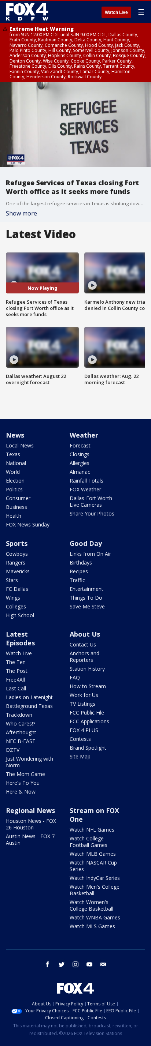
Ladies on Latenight (29, 697)
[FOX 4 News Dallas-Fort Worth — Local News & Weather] (27, 11)
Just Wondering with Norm (29, 762)
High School (20, 615)
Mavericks (18, 571)
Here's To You (23, 782)
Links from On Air (90, 553)
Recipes (79, 571)
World (13, 471)
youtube (89, 964)
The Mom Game (25, 774)
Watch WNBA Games (95, 917)
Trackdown (19, 714)
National (16, 463)
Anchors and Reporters (84, 656)
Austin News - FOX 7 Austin (30, 839)
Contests (80, 738)
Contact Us (83, 644)
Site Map (80, 756)
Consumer (18, 498)
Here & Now (21, 791)
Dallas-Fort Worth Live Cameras (91, 501)
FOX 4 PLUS (84, 730)
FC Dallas (17, 588)
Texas (13, 454)
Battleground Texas (29, 705)
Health (13, 515)
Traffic (77, 580)
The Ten (16, 662)
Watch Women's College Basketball (91, 905)
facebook (48, 964)
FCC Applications (89, 721)
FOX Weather (85, 489)
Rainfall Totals (86, 480)
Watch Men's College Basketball (94, 890)
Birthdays (81, 562)
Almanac (80, 471)
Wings (13, 597)
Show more (21, 213)
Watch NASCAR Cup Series (93, 866)
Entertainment (86, 588)
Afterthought (21, 732)
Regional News (30, 810)
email (103, 964)
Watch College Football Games (88, 841)
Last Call (16, 688)
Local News (20, 445)
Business (16, 506)
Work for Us (84, 694)
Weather (84, 435)
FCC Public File (87, 712)
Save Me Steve (87, 606)
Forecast (80, 445)
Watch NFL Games (92, 829)
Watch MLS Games (92, 926)
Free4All (15, 679)
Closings (79, 454)
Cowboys (17, 553)
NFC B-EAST (21, 741)
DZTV (12, 749)
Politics (14, 489)
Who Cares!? (20, 723)
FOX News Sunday (27, 524)
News (15, 435)
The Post (16, 670)
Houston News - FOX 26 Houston (31, 824)
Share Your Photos (92, 513)
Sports (16, 543)
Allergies (79, 463)
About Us (85, 634)
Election (15, 480)
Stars (12, 580)
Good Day (86, 543)
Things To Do (86, 597)
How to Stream (88, 686)
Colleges (16, 606)
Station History (87, 668)
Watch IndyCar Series (95, 877)
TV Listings (82, 703)
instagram (75, 964)
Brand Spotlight (88, 747)
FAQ (75, 677)
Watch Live (116, 12)
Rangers (15, 562)
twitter (61, 964)
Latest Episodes (20, 638)
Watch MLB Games (93, 853)
